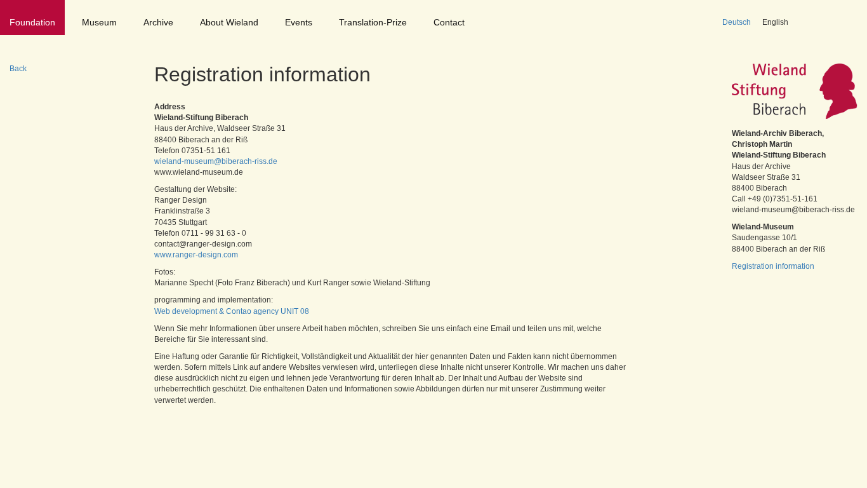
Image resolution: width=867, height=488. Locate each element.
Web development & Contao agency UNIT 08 (231, 311)
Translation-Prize (373, 22)
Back (18, 68)
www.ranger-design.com (196, 254)
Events (298, 22)
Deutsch (736, 22)
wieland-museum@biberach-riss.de (215, 161)
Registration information (773, 266)
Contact (449, 22)
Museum (99, 22)
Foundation (32, 22)
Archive (158, 22)
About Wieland (229, 22)
